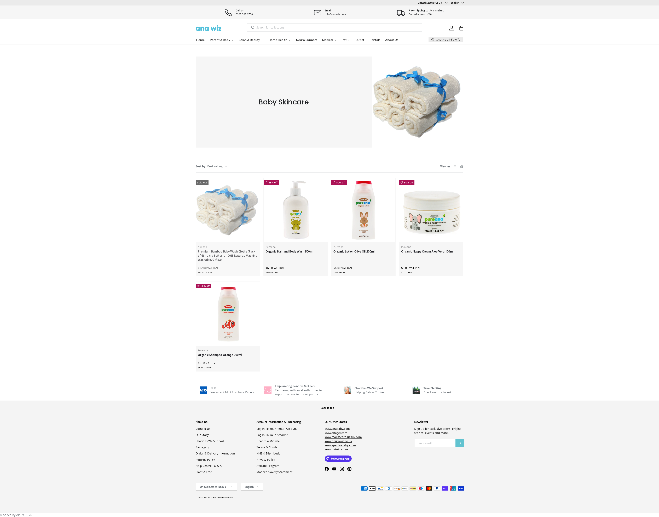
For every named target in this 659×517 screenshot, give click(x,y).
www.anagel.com (336, 433)
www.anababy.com (337, 429)
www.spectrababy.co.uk (340, 445)
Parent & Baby (220, 40)
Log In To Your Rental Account (277, 429)
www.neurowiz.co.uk (338, 441)
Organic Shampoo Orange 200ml (220, 355)
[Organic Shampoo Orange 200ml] (228, 314)
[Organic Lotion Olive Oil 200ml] (363, 210)
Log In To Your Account (272, 435)
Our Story (202, 435)
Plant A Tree (204, 472)
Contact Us (203, 429)
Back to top (328, 407)
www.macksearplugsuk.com (343, 437)
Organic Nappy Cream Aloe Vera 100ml (427, 251)
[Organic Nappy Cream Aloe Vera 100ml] (431, 210)
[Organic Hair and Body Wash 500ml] (296, 210)
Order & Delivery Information (215, 453)
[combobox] (334, 27)
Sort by (200, 166)
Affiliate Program (268, 466)
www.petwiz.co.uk (336, 449)
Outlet (359, 40)
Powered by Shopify (223, 497)
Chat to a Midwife (268, 441)
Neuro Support (306, 40)
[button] (461, 28)
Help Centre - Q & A (209, 466)
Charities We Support (210, 441)
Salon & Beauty (249, 40)
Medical (327, 40)
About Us (391, 40)
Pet (344, 40)
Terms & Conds (267, 447)
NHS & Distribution (269, 453)
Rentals (374, 40)
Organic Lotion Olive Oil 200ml (354, 251)
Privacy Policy (266, 460)
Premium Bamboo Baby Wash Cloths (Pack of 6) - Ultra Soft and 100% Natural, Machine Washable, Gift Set (227, 256)
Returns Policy (205, 460)
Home (200, 40)
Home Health (278, 40)
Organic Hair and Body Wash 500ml (289, 251)
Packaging (202, 447)
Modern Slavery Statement (274, 472)
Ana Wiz (208, 497)
